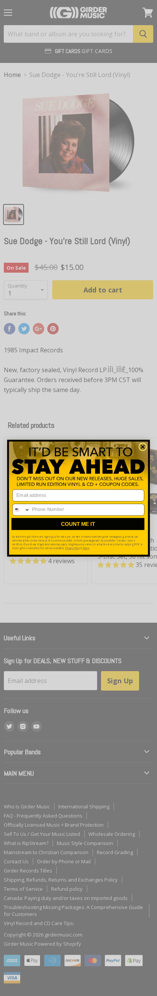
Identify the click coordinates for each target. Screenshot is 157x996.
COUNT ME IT (78, 524)
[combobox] (21, 509)
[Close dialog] (142, 446)
